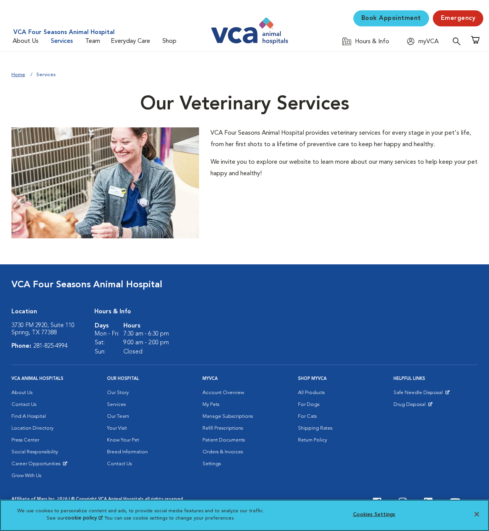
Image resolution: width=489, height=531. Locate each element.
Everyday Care (130, 41)
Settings (211, 463)
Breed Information (127, 452)
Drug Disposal (412, 406)
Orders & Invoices (222, 452)
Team (92, 41)
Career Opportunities (37, 465)
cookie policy (83, 518)
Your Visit (117, 428)
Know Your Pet (123, 440)
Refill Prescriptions (222, 428)
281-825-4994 (50, 346)
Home (18, 74)
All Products (311, 392)
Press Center (25, 440)
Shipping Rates (315, 428)
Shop (169, 41)
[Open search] (458, 41)
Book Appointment (391, 18)
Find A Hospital (28, 416)
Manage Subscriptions (227, 416)
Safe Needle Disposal (419, 394)
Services (62, 41)
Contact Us (23, 404)
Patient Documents (223, 440)
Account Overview (223, 392)
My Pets (210, 404)
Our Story (118, 392)
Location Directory (32, 428)
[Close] (476, 514)
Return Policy (312, 440)
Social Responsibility (34, 452)
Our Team (118, 416)
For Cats (307, 416)
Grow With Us (26, 475)
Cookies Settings (374, 514)
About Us (26, 41)
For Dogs (308, 404)
